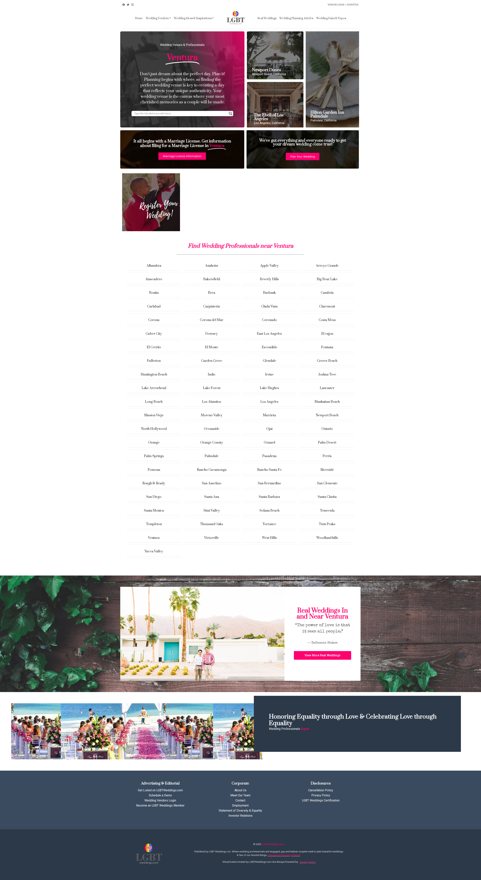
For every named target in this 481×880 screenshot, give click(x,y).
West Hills (269, 538)
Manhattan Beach (327, 402)
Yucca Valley (153, 551)
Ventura (154, 538)
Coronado (269, 320)
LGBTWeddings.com (273, 844)
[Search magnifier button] (230, 113)
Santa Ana (211, 497)
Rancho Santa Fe (269, 470)
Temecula (327, 511)
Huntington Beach (154, 375)
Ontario (327, 429)
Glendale (269, 361)
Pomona (154, 470)
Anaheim (211, 266)
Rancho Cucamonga (211, 470)
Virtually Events (307, 861)
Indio (211, 375)
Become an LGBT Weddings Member (160, 805)
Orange (154, 443)
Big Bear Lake (327, 279)
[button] (182, 156)
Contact (240, 800)
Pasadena (269, 456)
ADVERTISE (352, 4)
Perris (327, 456)
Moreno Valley (211, 415)
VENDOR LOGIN (336, 4)
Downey (211, 334)
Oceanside (211, 429)
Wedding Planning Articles (296, 18)
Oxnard (269, 443)
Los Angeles (269, 402)
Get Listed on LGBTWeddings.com (160, 790)
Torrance (269, 524)
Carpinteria (211, 306)
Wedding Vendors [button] (157, 18)
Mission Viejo (153, 415)
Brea (211, 293)
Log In (305, 729)
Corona (153, 320)
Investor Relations (240, 815)
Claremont (327, 306)
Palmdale (212, 456)
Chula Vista (269, 306)
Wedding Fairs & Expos (331, 18)
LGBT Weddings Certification (321, 800)
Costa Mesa (327, 320)
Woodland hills (327, 538)
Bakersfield (211, 279)
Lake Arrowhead (154, 388)
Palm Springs (154, 456)
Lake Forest (211, 388)
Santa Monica (154, 511)
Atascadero (153, 279)
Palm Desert (327, 443)
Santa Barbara (269, 497)
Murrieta (269, 415)
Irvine (269, 375)
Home (139, 18)
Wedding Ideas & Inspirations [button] (193, 18)
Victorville (211, 538)
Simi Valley (211, 511)
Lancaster (327, 388)
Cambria (327, 293)
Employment (240, 805)
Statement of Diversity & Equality (240, 810)
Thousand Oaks (211, 524)
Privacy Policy (320, 795)
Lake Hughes (269, 388)
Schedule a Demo (160, 795)
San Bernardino (269, 483)
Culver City (154, 334)
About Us (240, 790)
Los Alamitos (211, 402)
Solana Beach (269, 511)
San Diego (153, 497)
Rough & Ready (153, 483)
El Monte (211, 347)
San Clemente (327, 483)
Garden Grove (211, 361)
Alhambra (154, 266)
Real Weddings (266, 18)
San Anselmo (211, 483)
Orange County (211, 443)
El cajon (327, 334)
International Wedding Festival (284, 855)
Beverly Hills (269, 279)
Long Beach (154, 402)
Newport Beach (327, 415)
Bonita (154, 293)
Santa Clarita (327, 497)
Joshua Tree (327, 375)
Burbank (269, 293)
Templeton (154, 524)
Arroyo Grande (327, 266)
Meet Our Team (240, 795)
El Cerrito (154, 347)
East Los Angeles (269, 334)
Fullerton (154, 361)
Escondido (269, 347)
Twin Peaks (327, 524)
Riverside (327, 470)
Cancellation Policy (320, 790)
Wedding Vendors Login (160, 800)
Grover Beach (327, 361)
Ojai (269, 429)
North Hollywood (154, 429)
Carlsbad (153, 306)
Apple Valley (269, 266)
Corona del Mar (211, 320)
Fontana (327, 347)
